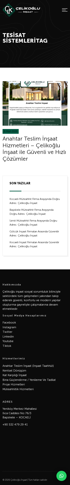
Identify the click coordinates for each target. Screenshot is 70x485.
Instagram (9, 327)
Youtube (8, 341)
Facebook (9, 322)
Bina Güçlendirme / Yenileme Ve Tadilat (29, 380)
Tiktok (7, 346)
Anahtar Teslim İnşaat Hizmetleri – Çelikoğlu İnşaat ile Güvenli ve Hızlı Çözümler (34, 148)
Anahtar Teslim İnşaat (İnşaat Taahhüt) (28, 365)
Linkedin (8, 336)
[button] (61, 476)
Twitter (7, 331)
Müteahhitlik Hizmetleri (18, 389)
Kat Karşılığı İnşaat (15, 375)
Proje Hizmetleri (14, 384)
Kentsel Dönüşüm (14, 370)
